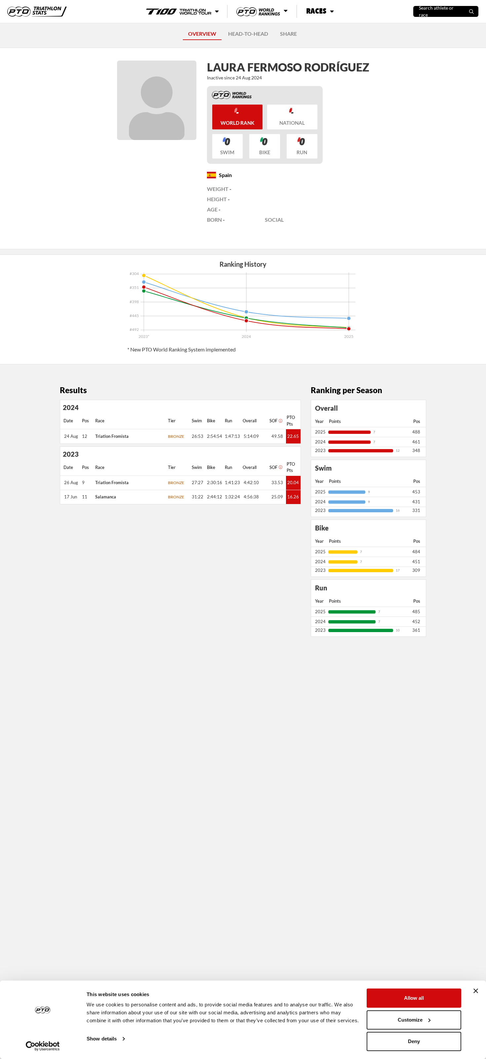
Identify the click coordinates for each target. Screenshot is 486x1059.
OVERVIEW (202, 33)
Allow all (414, 998)
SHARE (288, 33)
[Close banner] (475, 991)
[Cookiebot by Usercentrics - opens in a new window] (43, 1046)
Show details (102, 1038)
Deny (414, 1041)
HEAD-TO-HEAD (248, 33)
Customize (410, 1020)
